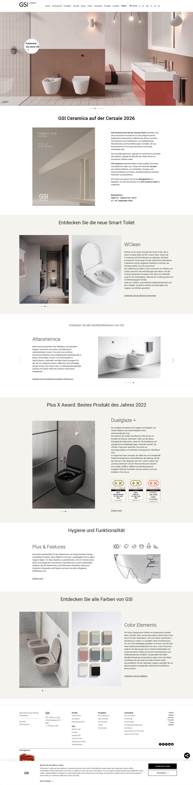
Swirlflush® (128, 719)
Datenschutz (76, 735)
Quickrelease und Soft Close (134, 731)
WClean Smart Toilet (131, 734)
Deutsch (171, 717)
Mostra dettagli (45, 781)
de (147, 6)
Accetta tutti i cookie (162, 766)
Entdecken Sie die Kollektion (135, 676)
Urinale (100, 725)
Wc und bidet (102, 722)
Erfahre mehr (116, 511)
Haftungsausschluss (79, 742)
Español (171, 725)
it (139, 6)
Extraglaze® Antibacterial (133, 725)
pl (155, 6)
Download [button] (98, 6)
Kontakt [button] (116, 6)
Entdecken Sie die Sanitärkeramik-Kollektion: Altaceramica (52, 379)
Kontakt (74, 732)
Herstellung (76, 719)
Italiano (171, 713)
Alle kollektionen (103, 716)
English (171, 715)
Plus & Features (129, 716)
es (159, 6)
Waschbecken (103, 719)
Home (47, 6)
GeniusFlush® (129, 722)
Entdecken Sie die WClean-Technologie (140, 296)
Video (89, 6)
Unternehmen (76, 716)
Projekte (107, 6)
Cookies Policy (77, 738)
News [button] (83, 6)
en (143, 6)
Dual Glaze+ (128, 728)
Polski (171, 722)
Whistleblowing (77, 745)
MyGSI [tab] (124, 6)
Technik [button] (76, 6)
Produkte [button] (67, 6)
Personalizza (161, 773)
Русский (170, 720)
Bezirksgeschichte (78, 722)
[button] (91, 108)
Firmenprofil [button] (57, 6)
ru (151, 6)
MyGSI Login (76, 729)
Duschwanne (102, 728)
